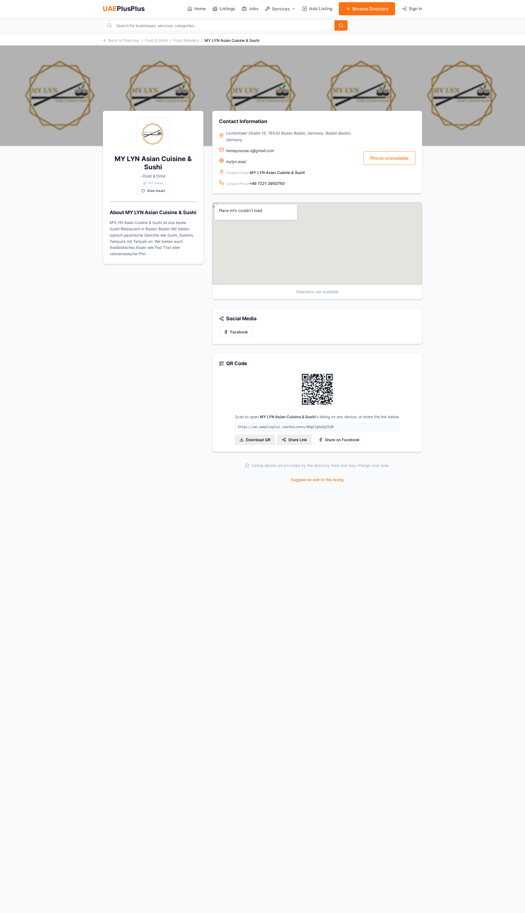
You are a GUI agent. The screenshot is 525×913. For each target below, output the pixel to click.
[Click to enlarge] (317, 390)
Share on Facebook (342, 439)
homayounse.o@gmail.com (250, 150)
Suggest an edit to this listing (317, 479)
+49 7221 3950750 (267, 183)
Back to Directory (123, 40)
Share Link (297, 439)
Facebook (239, 332)
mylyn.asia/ (236, 161)
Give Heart (156, 191)
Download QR (258, 439)
